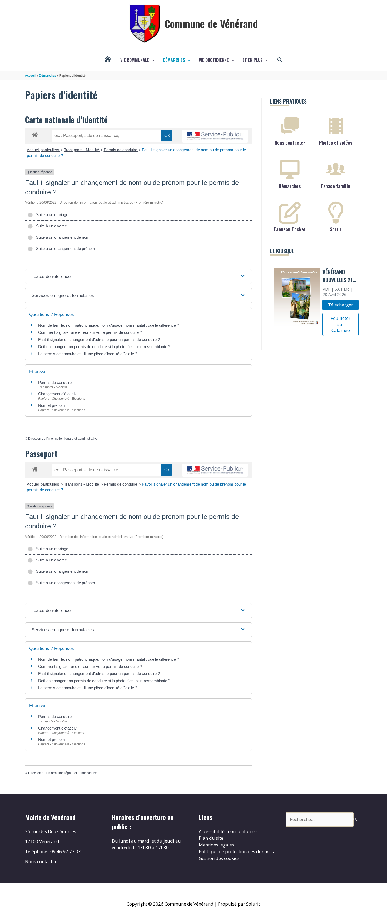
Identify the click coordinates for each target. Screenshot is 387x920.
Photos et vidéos (335, 142)
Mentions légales (216, 845)
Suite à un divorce (50, 226)
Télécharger (340, 305)
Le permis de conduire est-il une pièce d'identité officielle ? (87, 353)
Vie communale (134, 60)
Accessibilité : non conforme (228, 831)
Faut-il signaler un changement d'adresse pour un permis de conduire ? (99, 339)
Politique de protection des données (236, 851)
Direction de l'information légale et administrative (63, 439)
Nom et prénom (51, 405)
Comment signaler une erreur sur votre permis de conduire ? (90, 332)
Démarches (174, 60)
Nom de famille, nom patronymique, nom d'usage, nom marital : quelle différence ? (108, 325)
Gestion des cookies (219, 858)
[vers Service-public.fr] (215, 136)
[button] (280, 60)
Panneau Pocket (290, 229)
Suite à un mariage (51, 214)
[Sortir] (336, 213)
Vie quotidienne (214, 60)
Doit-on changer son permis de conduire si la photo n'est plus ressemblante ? (104, 346)
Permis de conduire (121, 150)
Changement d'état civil (58, 394)
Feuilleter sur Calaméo (340, 324)
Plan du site (211, 838)
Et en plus (252, 60)
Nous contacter (290, 142)
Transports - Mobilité (82, 150)
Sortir (335, 229)
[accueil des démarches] (35, 134)
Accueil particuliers (43, 150)
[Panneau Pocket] (290, 213)
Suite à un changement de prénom (64, 248)
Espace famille (335, 186)
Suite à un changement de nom (62, 237)
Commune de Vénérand (211, 23)
